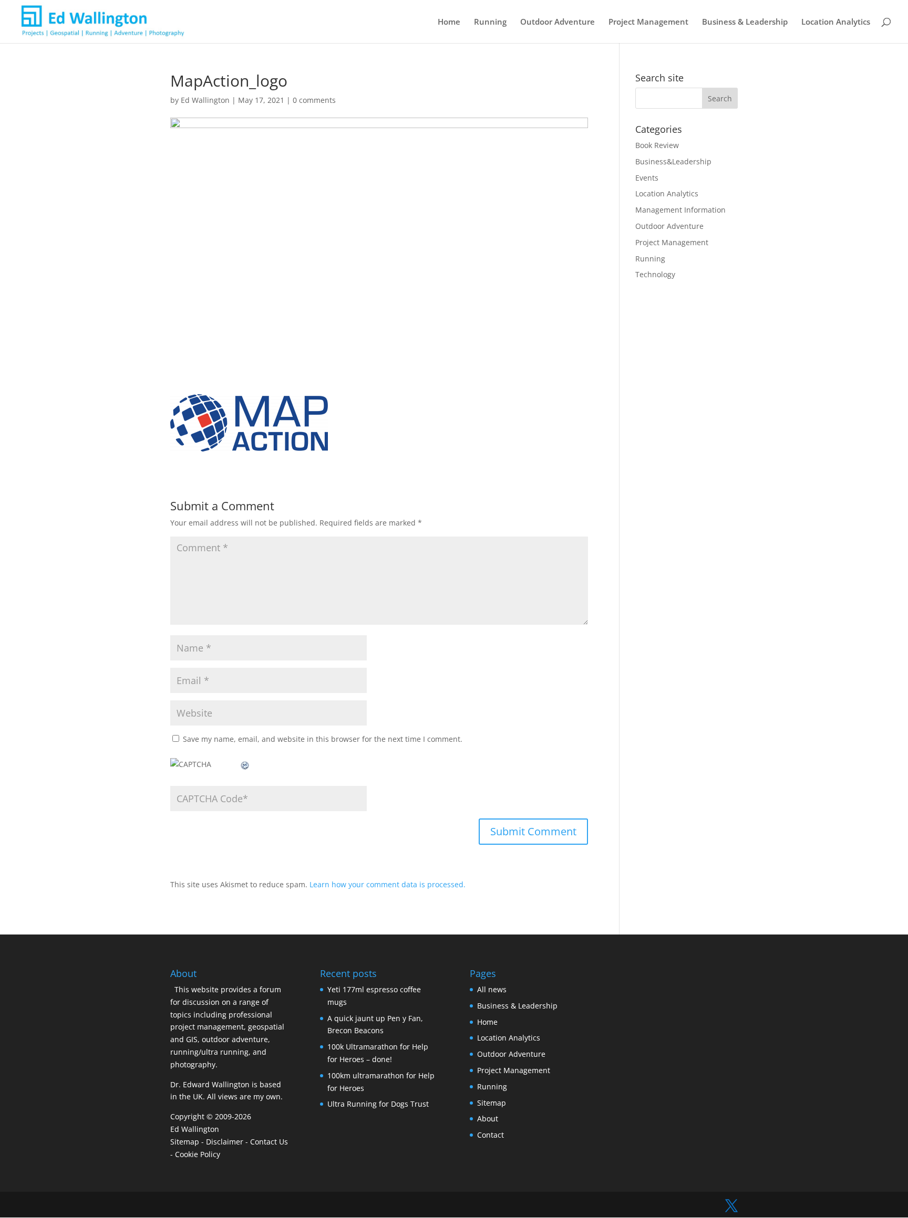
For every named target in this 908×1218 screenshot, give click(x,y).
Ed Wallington (205, 100)
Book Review (657, 145)
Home (449, 22)
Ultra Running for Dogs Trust (378, 1104)
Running (490, 22)
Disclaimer (224, 1142)
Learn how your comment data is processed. (387, 884)
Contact (490, 1135)
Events (646, 178)
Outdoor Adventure (557, 22)
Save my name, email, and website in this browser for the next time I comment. (322, 739)
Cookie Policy (197, 1154)
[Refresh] (245, 764)
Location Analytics (835, 22)
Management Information (680, 210)
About (487, 1119)
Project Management (648, 22)
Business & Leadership (745, 22)
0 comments (314, 100)
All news (492, 989)
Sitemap (184, 1142)
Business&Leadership (673, 161)
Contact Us (269, 1142)
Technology (655, 274)
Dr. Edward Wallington (210, 1084)
